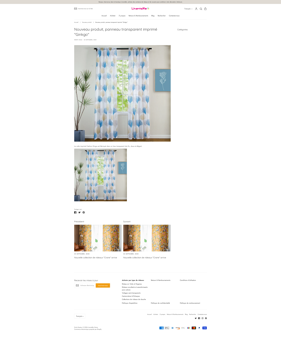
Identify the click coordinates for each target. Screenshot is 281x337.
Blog (152, 15)
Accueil (104, 15)
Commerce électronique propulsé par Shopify (88, 329)
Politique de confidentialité (160, 303)
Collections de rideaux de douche (134, 299)
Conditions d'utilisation (188, 280)
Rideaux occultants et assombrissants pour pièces (135, 288)
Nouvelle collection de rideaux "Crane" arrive (95, 257)
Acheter (112, 15)
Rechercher (162, 15)
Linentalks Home (93, 327)
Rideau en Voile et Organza (132, 284)
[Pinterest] (205, 318)
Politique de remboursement (190, 303)
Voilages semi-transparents (131, 293)
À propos (122, 15)
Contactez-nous (174, 15)
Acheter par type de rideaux (133, 280)
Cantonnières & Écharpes (131, 296)
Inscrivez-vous (103, 285)
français (188, 8)
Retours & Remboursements (138, 15)
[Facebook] (198, 318)
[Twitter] (195, 318)
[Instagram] (201, 318)
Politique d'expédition (129, 303)
